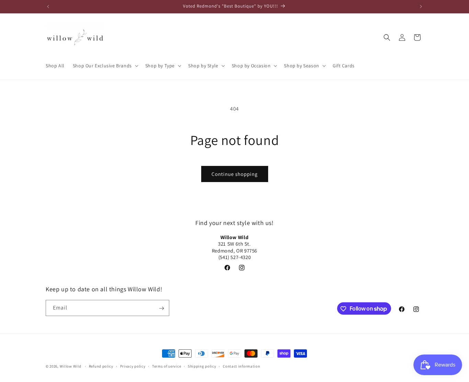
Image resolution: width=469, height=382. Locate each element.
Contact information (241, 365)
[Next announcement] (420, 6)
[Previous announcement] (48, 6)
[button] (105, 65)
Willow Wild (70, 366)
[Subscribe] (161, 308)
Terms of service (166, 365)
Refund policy (101, 365)
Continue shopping (234, 174)
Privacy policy (133, 365)
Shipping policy (202, 365)
